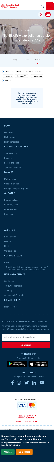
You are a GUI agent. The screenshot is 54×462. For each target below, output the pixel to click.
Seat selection (10, 153)
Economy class (11, 204)
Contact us (9, 281)
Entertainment (10, 209)
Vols (7, 80)
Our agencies (10, 251)
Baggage (8, 158)
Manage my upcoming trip (16, 188)
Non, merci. (24, 452)
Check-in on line (11, 184)
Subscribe (26, 345)
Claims (7, 262)
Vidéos (38, 59)
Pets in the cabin (11, 163)
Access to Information (14, 295)
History (7, 241)
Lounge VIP (22, 76)
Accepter (8, 452)
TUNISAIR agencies (13, 286)
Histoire (8, 76)
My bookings (10, 179)
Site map (8, 290)
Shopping (8, 214)
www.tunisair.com (27, 421)
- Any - (15, 59)
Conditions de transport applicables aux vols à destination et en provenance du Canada (27, 268)
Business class (11, 200)
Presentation (10, 237)
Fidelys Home (10, 307)
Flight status (10, 137)
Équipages (37, 76)
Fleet (6, 246)
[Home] (9, 7)
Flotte (39, 71)
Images (26, 59)
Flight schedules (11, 142)
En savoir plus (13, 445)
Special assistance (12, 167)
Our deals (8, 132)
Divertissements (23, 71)
